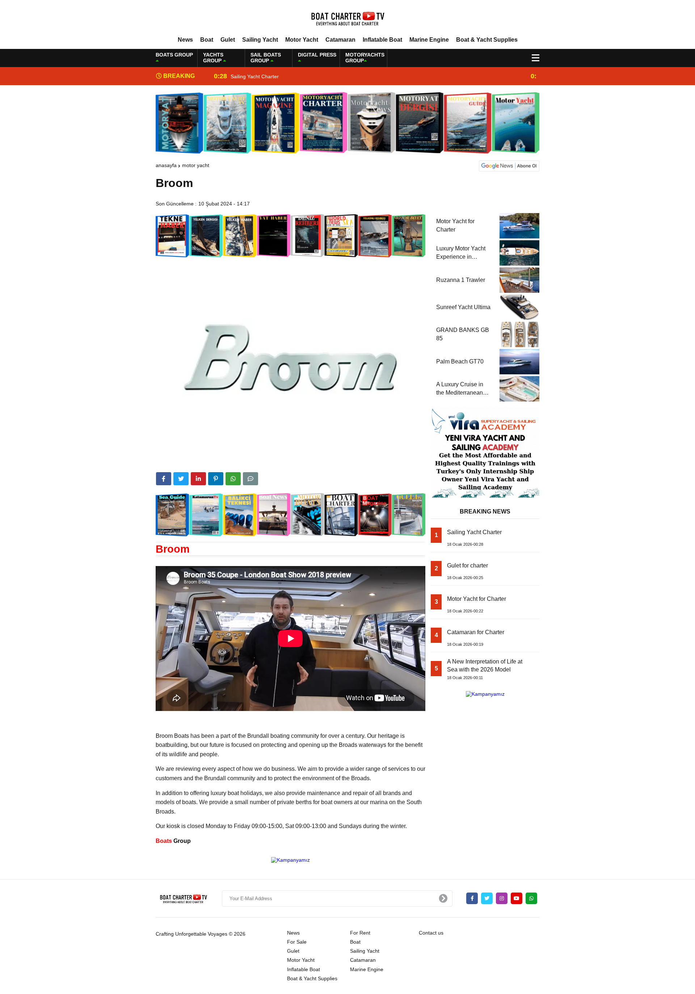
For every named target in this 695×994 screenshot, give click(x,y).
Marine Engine (429, 40)
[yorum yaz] (250, 479)
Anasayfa (166, 165)
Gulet (227, 40)
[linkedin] (198, 479)
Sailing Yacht (260, 40)
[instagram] (501, 898)
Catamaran (340, 40)
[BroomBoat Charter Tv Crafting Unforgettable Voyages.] (347, 18)
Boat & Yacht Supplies (487, 40)
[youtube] (516, 898)
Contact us (431, 933)
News (185, 40)
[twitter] (181, 479)
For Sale (297, 942)
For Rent (360, 933)
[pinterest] (216, 479)
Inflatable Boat (382, 40)
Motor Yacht (301, 40)
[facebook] (164, 479)
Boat (206, 40)
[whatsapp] (531, 898)
